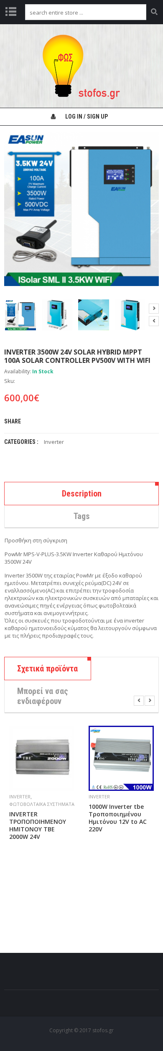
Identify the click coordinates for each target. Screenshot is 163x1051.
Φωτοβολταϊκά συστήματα (41, 804)
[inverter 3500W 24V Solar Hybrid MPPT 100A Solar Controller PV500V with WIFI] (20, 315)
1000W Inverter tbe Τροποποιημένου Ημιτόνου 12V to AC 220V (118, 818)
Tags (82, 516)
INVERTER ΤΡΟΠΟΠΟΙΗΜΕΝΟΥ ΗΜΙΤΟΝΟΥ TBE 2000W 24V (37, 825)
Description (82, 494)
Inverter (54, 442)
